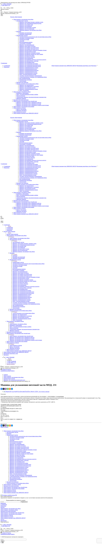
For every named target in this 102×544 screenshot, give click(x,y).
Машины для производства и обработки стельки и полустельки (32, 105)
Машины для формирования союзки (28, 89)
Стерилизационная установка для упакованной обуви (33, 77)
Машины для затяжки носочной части (29, 47)
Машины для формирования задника (28, 67)
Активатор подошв (24, 39)
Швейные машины (21, 98)
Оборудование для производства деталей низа (25, 101)
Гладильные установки (25, 43)
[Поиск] (2, 15)
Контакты (93, 65)
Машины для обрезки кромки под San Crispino (31, 54)
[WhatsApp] (8, 389)
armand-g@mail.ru (6, 369)
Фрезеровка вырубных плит (84, 65)
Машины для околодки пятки (26, 55)
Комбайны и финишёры (22, 93)
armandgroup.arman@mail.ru (7, 370)
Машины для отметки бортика (27, 57)
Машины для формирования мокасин (28, 70)
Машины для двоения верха (26, 85)
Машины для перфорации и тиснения (29, 86)
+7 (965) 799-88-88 (6, 4)
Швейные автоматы (21, 110)
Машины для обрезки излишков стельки (29, 53)
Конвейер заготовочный (25, 32)
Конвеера (18, 31)
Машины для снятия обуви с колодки (28, 61)
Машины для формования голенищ (28, 73)
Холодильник (22, 81)
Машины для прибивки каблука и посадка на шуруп (32, 59)
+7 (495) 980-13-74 (5, 5)
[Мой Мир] (12, 389)
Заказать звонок (11, 364)
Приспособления (20, 95)
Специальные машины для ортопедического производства (31, 97)
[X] (3, 389)
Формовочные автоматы (25, 79)
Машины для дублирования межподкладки (30, 23)
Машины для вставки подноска (27, 46)
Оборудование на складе (19, 112)
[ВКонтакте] (1, 389)
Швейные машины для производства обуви (30, 30)
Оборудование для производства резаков (23, 106)
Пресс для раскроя (24, 90)
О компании (4, 63)
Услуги (2, 519)
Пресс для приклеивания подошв (27, 74)
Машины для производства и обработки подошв (28, 103)
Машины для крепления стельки (27, 51)
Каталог (3, 507)
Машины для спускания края (26, 28)
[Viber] (6, 389)
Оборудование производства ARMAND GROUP (25, 113)
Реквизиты (6, 67)
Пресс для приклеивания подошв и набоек (27, 94)
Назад (9, 226)
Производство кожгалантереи (21, 99)
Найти (2, 541)
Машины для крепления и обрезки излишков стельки (33, 50)
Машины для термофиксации (26, 62)
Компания (3, 503)
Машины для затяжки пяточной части (29, 49)
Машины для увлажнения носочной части (30, 65)
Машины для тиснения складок (27, 87)
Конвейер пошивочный (25, 34)
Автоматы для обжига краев (26, 38)
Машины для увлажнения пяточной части (30, 66)
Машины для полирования (26, 58)
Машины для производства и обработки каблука (28, 102)
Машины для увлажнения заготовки (28, 63)
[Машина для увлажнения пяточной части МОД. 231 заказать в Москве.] (26, 391)
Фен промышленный (24, 78)
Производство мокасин (22, 82)
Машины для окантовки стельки (27, 27)
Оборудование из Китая (19, 108)
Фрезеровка (4, 520)
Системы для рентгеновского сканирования (30, 75)
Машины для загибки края (26, 24)
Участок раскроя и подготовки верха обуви (27, 83)
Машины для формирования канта (28, 69)
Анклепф (21, 40)
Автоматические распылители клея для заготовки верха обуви (35, 36)
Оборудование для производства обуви (23, 19)
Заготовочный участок (22, 20)
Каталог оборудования (16, 17)
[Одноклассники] (10, 389)
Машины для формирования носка (28, 71)
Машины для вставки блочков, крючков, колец (31, 22)
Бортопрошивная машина (25, 42)
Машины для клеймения (25, 26)
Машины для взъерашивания (26, 45)
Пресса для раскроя (21, 109)
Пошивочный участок (22, 35)
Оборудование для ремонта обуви (22, 91)
